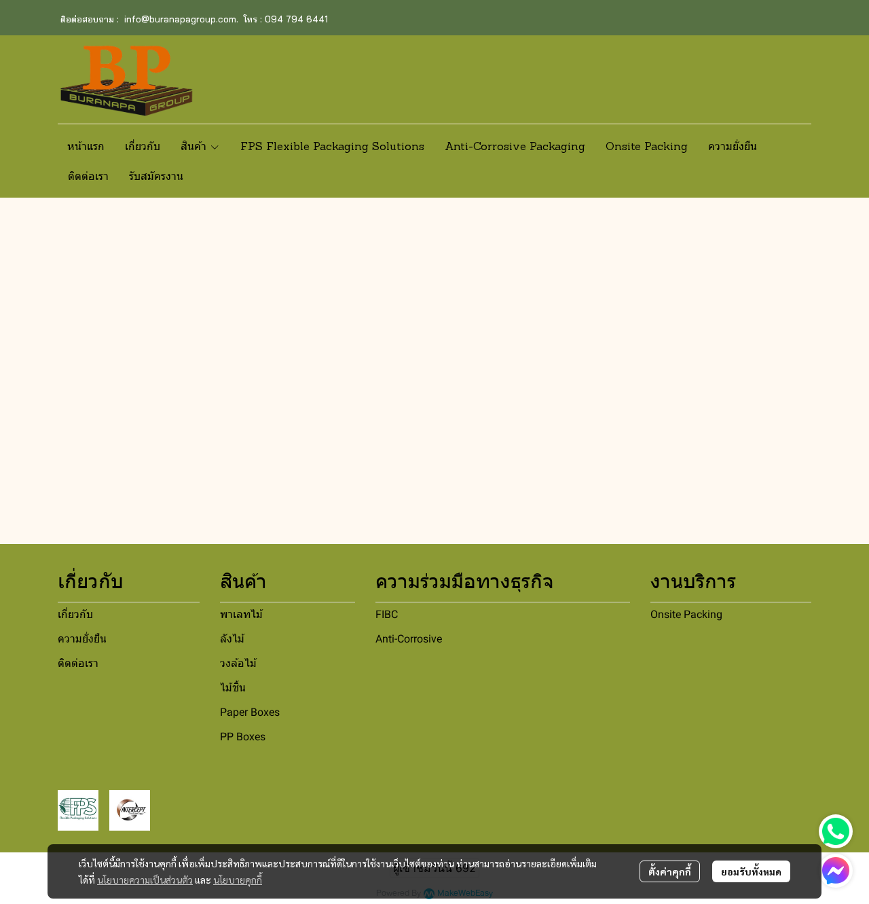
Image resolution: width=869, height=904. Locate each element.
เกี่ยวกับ (75, 614)
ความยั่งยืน (82, 638)
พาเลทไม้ (241, 614)
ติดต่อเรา (78, 663)
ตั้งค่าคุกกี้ (669, 871)
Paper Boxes (250, 712)
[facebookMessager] (835, 870)
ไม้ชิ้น (233, 687)
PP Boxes (242, 736)
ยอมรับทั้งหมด (751, 871)
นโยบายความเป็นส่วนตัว (145, 879)
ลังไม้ (232, 638)
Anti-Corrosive (408, 638)
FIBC (386, 614)
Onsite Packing (686, 614)
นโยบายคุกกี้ (237, 879)
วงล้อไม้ (238, 663)
